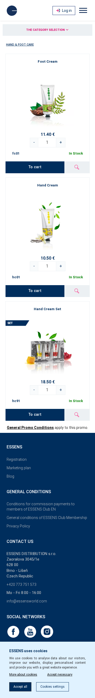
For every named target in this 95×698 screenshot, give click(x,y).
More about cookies (23, 674)
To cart (34, 167)
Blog (10, 476)
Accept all (20, 687)
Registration (17, 459)
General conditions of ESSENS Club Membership (47, 518)
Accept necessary (59, 674)
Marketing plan (19, 468)
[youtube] (30, 631)
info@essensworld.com (27, 601)
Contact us (20, 541)
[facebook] (14, 631)
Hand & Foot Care (20, 44)
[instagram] (47, 631)
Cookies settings (52, 687)
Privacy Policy (18, 526)
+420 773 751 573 (21, 584)
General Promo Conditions (30, 427)
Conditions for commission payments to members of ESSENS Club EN (41, 506)
